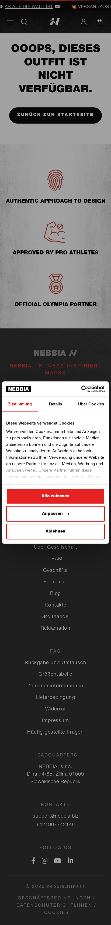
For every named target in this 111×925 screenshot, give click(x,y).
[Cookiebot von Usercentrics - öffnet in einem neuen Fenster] (81, 389)
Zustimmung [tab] (20, 403)
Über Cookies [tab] (91, 403)
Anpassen (52, 514)
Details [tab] (55, 403)
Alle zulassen (55, 496)
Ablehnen (55, 531)
